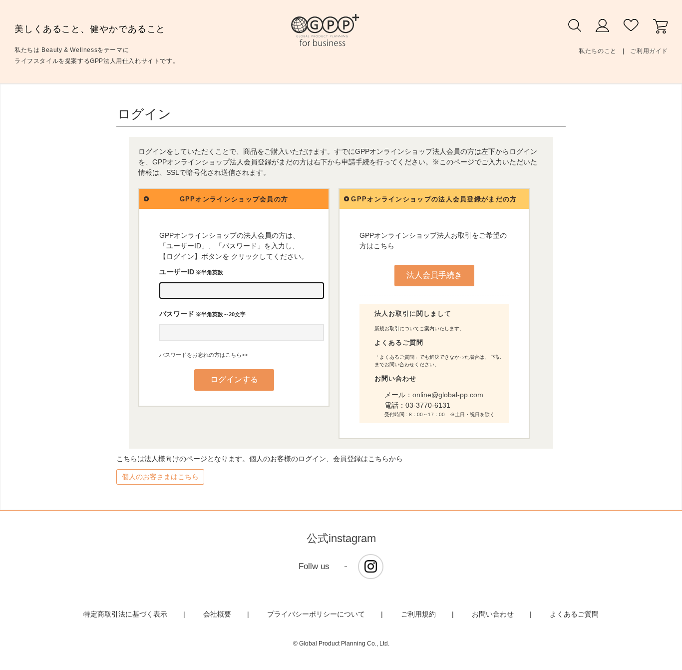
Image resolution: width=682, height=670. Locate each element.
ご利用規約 (418, 614)
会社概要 (217, 614)
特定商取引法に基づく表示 (125, 614)
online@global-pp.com (447, 395)
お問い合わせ (493, 614)
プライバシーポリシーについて (316, 614)
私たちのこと (598, 50)
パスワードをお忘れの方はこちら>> (203, 355)
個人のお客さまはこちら (160, 477)
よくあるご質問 (398, 342)
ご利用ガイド (649, 50)
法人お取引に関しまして (412, 313)
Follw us (314, 566)
